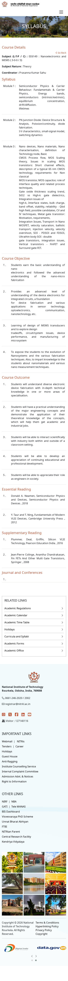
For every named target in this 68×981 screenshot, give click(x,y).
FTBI (4, 826)
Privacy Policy (44, 930)
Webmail (7, 741)
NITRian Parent (11, 831)
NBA (13, 801)
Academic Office (14, 650)
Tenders (7, 746)
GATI (4, 806)
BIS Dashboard (11, 811)
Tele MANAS (18, 806)
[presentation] (32, 956)
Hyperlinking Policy (47, 926)
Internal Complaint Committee (20, 771)
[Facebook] (16, 714)
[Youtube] (29, 714)
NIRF (4, 801)
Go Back (62, 52)
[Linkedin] (23, 714)
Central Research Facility (16, 836)
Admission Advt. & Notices (17, 776)
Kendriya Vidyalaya (13, 841)
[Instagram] (3, 714)
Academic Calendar (15, 615)
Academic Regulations (17, 608)
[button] (32, 960)
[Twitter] (10, 714)
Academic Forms (14, 643)
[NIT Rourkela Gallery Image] (12, 862)
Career (19, 746)
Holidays (9, 629)
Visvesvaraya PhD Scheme (17, 816)
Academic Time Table (16, 622)
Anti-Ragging (9, 761)
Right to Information (14, 781)
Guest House (9, 756)
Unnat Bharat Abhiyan (15, 821)
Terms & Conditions (47, 922)
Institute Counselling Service (19, 766)
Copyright (41, 934)
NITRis (21, 741)
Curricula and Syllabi (16, 636)
